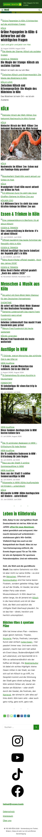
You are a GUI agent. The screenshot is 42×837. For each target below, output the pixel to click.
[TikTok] (17, 781)
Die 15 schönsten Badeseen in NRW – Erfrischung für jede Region (19, 455)
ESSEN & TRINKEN (9, 59)
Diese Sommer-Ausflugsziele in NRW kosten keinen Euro (19, 431)
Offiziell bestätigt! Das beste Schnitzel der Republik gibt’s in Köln (20, 252)
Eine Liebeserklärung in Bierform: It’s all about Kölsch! (19, 232)
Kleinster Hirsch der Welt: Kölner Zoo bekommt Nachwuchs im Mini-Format (19, 127)
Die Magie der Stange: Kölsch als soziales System (20, 64)
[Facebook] (17, 797)
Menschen (11, 576)
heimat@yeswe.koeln (13, 804)
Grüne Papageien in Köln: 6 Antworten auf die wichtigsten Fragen (19, 35)
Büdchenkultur (31, 663)
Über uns (7, 820)
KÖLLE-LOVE (7, 82)
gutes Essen (27, 642)
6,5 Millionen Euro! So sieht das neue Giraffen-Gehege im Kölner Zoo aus (19, 205)
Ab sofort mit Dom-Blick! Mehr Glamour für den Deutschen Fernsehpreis (20, 307)
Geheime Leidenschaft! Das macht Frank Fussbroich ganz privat (21, 324)
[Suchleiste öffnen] (39, 9)
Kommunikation (10, 580)
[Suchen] (36, 727)
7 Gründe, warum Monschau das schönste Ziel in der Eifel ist (17, 368)
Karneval (7, 694)
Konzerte (7, 638)
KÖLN (3, 28)
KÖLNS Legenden (9, 336)
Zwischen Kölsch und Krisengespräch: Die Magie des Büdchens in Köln (19, 88)
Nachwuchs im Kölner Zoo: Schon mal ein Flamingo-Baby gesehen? (19, 168)
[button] (4, 716)
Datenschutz (9, 811)
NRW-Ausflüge (7, 363)
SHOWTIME (6, 302)
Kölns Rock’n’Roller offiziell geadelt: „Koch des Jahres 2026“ (19, 272)
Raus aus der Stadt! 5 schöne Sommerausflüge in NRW (15, 475)
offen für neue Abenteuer (22, 527)
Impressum (8, 816)
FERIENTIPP (6, 383)
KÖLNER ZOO (7, 200)
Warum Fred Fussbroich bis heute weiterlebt (17, 340)
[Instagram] (17, 747)
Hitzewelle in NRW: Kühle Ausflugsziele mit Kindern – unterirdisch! (20, 494)
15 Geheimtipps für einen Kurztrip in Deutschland (19, 387)
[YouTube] (17, 764)
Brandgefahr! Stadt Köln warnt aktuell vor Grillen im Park (20, 188)
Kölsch (35, 597)
